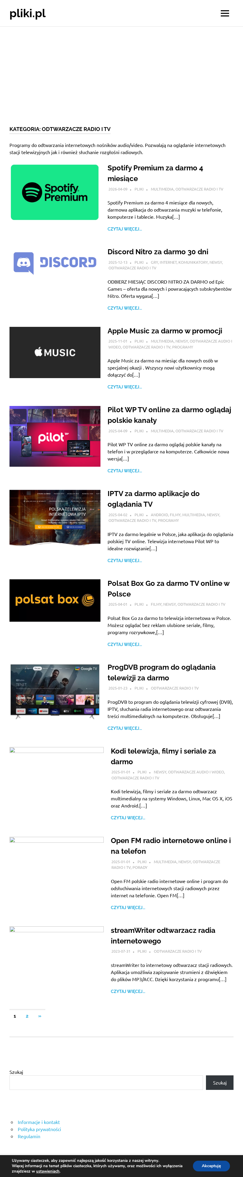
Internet (168, 262)
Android (159, 514)
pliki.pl (27, 13)
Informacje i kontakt (39, 1122)
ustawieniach (48, 1171)
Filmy (175, 514)
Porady (140, 867)
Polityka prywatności (39, 1129)
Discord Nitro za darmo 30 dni (158, 251)
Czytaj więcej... (125, 229)
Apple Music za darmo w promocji (165, 331)
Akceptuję (211, 1166)
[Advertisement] (121, 71)
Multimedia (162, 188)
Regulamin (29, 1136)
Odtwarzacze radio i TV (199, 188)
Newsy (216, 262)
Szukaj (16, 1072)
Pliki (139, 188)
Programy (182, 346)
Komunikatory (193, 262)
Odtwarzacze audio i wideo (196, 771)
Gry (154, 262)
